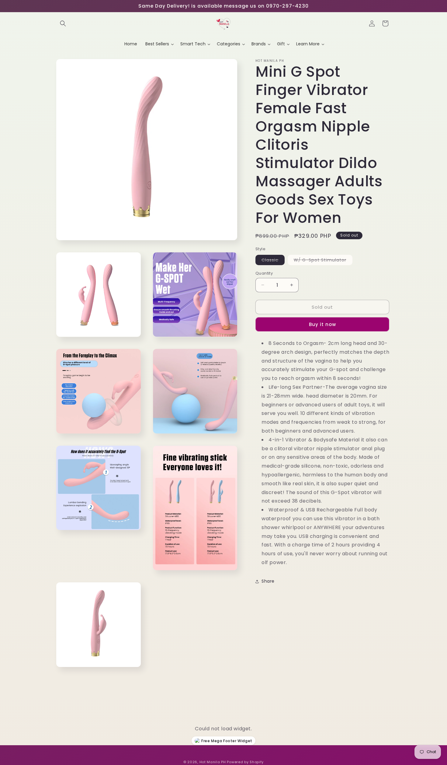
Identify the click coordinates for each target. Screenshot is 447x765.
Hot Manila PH (212, 762)
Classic (273, 260)
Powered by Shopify (245, 762)
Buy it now (322, 324)
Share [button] (268, 581)
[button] (63, 23)
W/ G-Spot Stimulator (323, 260)
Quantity (264, 273)
